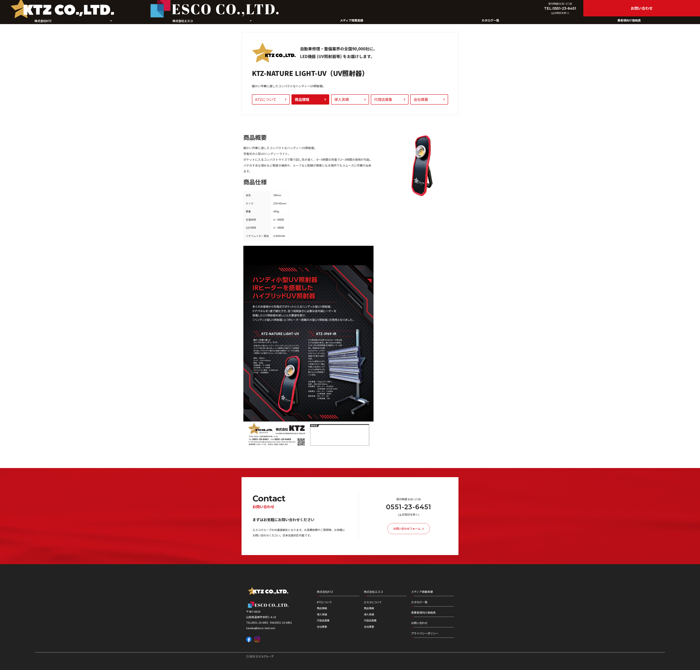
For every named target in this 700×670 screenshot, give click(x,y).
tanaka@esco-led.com (260, 628)
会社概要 (322, 626)
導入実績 (322, 614)
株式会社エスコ (373, 592)
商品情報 (322, 608)
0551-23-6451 (408, 507)
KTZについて (324, 602)
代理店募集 (323, 620)
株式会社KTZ (325, 592)
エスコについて (373, 602)
